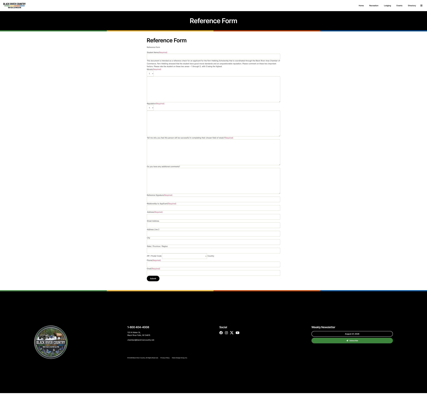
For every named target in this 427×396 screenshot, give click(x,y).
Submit (153, 278)
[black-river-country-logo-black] (14, 4)
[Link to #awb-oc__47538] (421, 5)
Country (210, 256)
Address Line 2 (153, 229)
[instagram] (226, 332)
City (148, 238)
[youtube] (237, 332)
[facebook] (221, 332)
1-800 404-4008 (138, 327)
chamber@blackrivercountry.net (140, 340)
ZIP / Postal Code (154, 256)
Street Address (153, 221)
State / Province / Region (157, 246)
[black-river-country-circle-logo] (50, 326)
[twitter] (231, 332)
